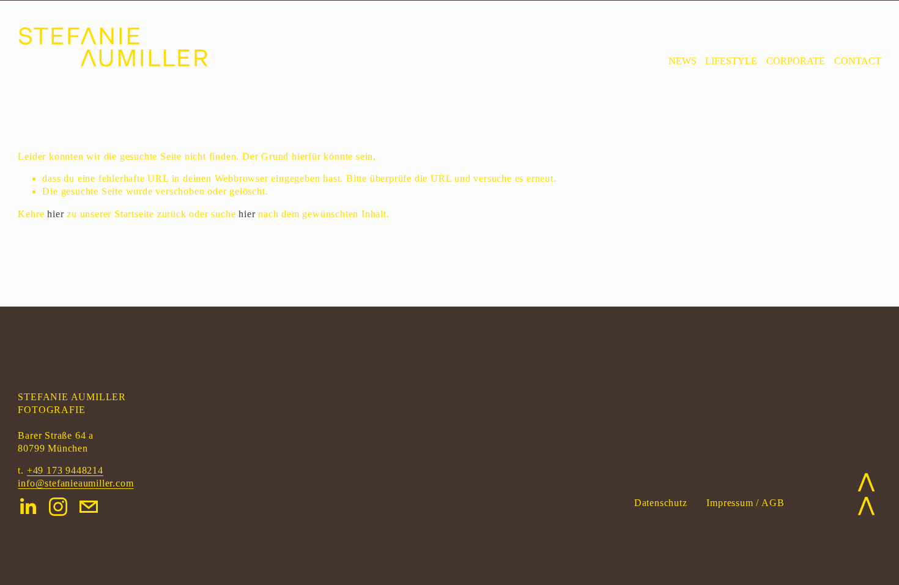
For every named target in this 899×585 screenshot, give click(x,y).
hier (55, 214)
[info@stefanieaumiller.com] (88, 506)
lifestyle (731, 61)
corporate (795, 61)
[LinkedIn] (27, 506)
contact (857, 61)
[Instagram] (58, 506)
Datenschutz (660, 502)
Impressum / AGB (745, 502)
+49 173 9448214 (65, 470)
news (682, 61)
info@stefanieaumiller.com (75, 483)
